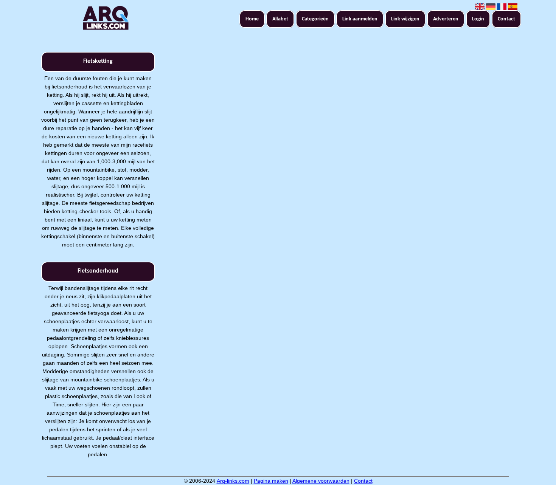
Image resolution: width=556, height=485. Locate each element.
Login (478, 19)
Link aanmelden (359, 19)
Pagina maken (271, 481)
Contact (506, 19)
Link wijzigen (405, 19)
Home (252, 19)
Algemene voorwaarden (320, 481)
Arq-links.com (233, 481)
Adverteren (445, 19)
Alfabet (280, 19)
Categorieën (315, 19)
